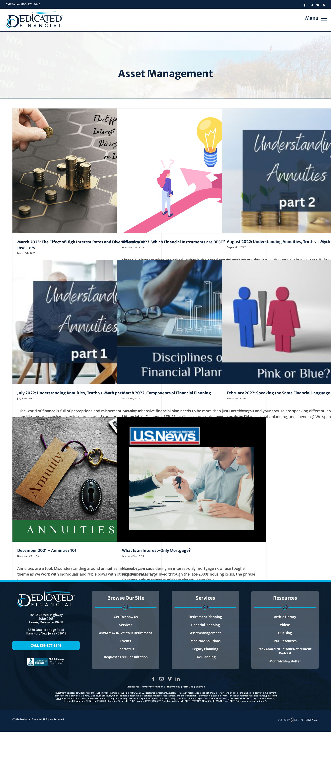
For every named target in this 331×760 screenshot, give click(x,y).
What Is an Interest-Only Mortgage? (156, 550)
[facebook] (153, 679)
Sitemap (200, 686)
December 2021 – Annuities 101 (46, 550)
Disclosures (132, 686)
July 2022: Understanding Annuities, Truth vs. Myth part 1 (71, 393)
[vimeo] (169, 679)
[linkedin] (177, 679)
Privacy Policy (173, 686)
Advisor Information (152, 686)
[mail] (161, 679)
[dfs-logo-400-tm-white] (46, 592)
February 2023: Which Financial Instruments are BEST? (173, 242)
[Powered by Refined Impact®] (298, 719)
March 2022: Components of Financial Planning (166, 393)
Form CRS (188, 686)
